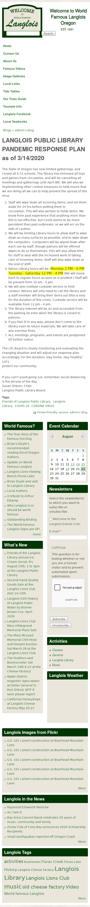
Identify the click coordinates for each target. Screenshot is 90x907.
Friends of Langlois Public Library (26, 401)
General (57, 655)
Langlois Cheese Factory (36, 869)
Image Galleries (14, 76)
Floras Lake (72, 862)
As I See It (14, 812)
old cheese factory (43, 887)
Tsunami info (12, 106)
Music (56, 665)
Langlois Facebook (17, 114)
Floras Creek (52, 862)
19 (67, 469)
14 (78, 464)
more (37, 534)
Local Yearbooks (15, 121)
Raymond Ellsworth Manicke (28, 807)
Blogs (7, 130)
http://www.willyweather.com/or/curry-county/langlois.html (69, 716)
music (13, 886)
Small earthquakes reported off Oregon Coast (41, 836)
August (67, 436)
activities (13, 861)
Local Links (11, 84)
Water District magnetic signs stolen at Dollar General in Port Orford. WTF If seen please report (23, 685)
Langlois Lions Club (47, 878)
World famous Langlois (24, 893)
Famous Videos (14, 68)
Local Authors (17, 490)
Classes (57, 650)
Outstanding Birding (22, 519)
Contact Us (11, 53)
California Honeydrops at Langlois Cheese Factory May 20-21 (23, 704)
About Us (10, 61)
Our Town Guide (14, 99)
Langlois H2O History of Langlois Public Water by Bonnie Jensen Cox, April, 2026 (22, 607)
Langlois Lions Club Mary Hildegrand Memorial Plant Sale (22, 626)
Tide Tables (11, 91)
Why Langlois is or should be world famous (20, 510)
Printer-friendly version (52, 412)
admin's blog (24, 130)
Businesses (32, 862)
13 (73, 464)
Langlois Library (62, 660)
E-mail (55, 531)
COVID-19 (22, 406)
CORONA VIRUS (42, 406)
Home (7, 46)
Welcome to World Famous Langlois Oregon (68, 16)
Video (72, 887)
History (10, 870)
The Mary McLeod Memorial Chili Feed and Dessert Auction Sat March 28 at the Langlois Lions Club (22, 644)
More (82, 788)
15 (83, 464)
